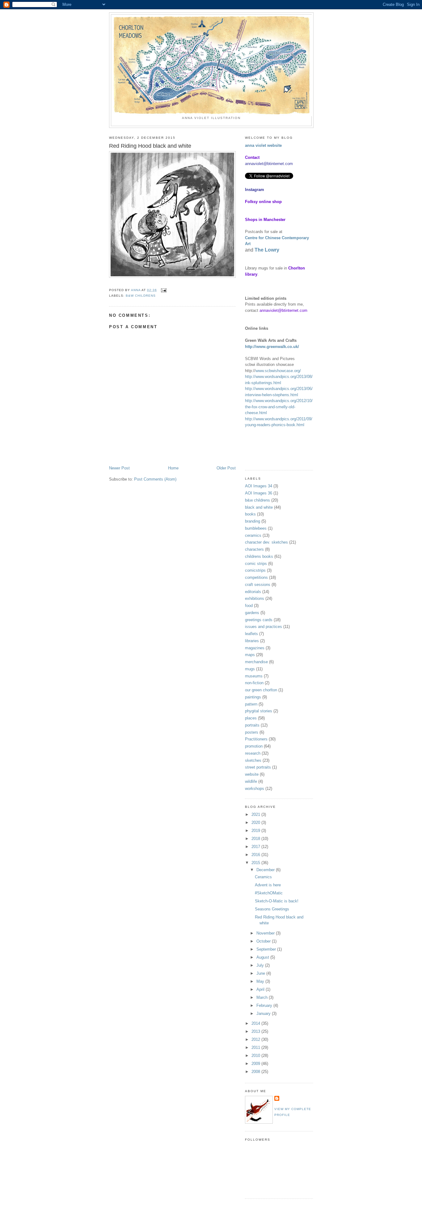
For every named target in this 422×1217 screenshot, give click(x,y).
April (261, 989)
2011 (256, 1047)
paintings (253, 697)
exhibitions (254, 598)
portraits (252, 725)
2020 (256, 822)
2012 (256, 1039)
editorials (253, 591)
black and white (259, 507)
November (266, 933)
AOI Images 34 (258, 486)
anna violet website (263, 145)
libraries (252, 640)
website (252, 774)
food (249, 605)
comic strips (256, 563)
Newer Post (119, 468)
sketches (253, 760)
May (260, 981)
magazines (254, 648)
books (250, 514)
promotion (254, 746)
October (264, 941)
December (266, 869)
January (264, 1013)
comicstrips (255, 570)
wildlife (251, 781)
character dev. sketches (266, 542)
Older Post (226, 468)
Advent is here (268, 885)
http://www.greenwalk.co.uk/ (272, 346)
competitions (256, 577)
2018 (256, 838)
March (262, 997)
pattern (251, 704)
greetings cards (258, 619)
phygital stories (258, 711)
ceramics (253, 535)
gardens (252, 612)
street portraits (258, 767)
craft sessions (257, 584)
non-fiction (254, 683)
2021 (256, 814)
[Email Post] (163, 290)
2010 (256, 1055)
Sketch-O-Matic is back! (276, 901)
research (252, 753)
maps (250, 654)
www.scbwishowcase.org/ (278, 370)
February (264, 1005)
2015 (256, 862)
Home (173, 468)
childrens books (259, 556)
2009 (256, 1063)
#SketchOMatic (269, 893)
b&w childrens (141, 295)
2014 (256, 1023)
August (263, 957)
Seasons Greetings (272, 909)
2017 (256, 846)
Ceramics (263, 877)
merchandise (256, 661)
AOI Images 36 (258, 493)
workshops (254, 788)
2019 (256, 830)
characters (254, 549)
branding (252, 521)
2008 (256, 1071)
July (260, 965)
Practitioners (256, 739)
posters (251, 732)
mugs (250, 669)
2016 (256, 854)
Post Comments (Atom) (155, 479)
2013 (256, 1031)
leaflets (251, 633)
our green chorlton (261, 690)
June (261, 973)
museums (254, 676)
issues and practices (263, 626)
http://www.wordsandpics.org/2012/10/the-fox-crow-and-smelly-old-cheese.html (279, 406)
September (266, 949)
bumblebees (256, 528)
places (251, 718)
